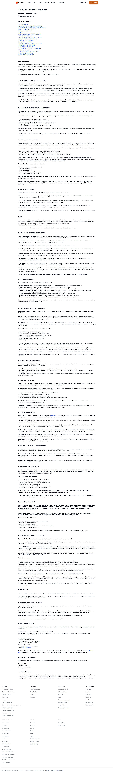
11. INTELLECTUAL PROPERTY (26, 40)
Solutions (46, 2)
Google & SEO (61, 705)
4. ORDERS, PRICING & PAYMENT (27, 29)
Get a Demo (94, 2)
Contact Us (33, 722)
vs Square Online (6, 730)
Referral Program (34, 741)
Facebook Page (34, 744)
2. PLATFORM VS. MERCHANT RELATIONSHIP (30, 26)
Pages (31, 733)
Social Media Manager (8, 715)
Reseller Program (34, 738)
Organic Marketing (7, 702)
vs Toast (4, 725)
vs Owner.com (6, 722)
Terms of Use (61, 725)
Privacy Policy (53, 415)
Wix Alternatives (6, 762)
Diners (31, 694)
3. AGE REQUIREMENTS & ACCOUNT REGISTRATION (32, 27)
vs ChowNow (5, 728)
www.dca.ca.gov (27, 647)
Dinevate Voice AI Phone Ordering (11, 705)
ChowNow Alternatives (8, 754)
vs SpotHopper (6, 744)
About (29, 2)
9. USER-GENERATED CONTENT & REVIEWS (30, 37)
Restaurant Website (7, 689)
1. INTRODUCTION (23, 24)
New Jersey (89, 694)
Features (53, 2)
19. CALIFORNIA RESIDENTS (25, 53)
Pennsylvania (89, 702)
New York (88, 692)
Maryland (88, 697)
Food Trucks (33, 692)
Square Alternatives (7, 757)
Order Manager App (7, 707)
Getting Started (61, 2)
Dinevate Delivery (6, 713)
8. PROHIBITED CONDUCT (25, 35)
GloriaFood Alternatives (8, 760)
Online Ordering (6, 694)
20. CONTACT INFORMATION (26, 54)
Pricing (34, 2)
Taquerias (32, 697)
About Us (32, 725)
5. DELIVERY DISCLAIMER (25, 31)
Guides (40, 2)
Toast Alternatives (7, 749)
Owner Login (83, 2)
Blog (31, 730)
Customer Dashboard (63, 699)
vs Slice (4, 738)
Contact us (60, 770)
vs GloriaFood (6, 746)
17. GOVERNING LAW (23, 50)
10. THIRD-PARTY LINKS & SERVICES (27, 39)
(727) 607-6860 (50, 770)
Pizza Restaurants (35, 689)
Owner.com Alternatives (8, 752)
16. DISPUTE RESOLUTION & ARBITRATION (29, 48)
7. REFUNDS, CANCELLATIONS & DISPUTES (29, 34)
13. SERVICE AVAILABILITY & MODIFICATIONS (30, 43)
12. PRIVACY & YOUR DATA (25, 42)
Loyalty (4, 699)
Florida (87, 699)
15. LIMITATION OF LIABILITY (25, 47)
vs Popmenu (5, 733)
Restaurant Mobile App (8, 692)
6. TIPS (20, 32)
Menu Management (63, 702)
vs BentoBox (5, 736)
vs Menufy (5, 741)
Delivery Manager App (8, 710)
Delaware (88, 689)
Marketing (5, 697)
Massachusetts (90, 705)
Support (32, 736)
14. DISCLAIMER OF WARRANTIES (27, 45)
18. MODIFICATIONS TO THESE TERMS (28, 51)
